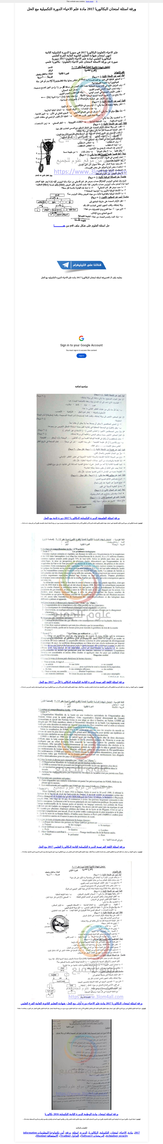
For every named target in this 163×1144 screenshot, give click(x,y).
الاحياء (123, 1132)
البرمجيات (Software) (92, 1135)
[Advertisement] (81, 33)
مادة (130, 1132)
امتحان (114, 1132)
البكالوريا (93, 1132)
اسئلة (76, 1132)
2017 (137, 1132)
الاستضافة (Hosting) (47, 1135)
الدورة (83, 1132)
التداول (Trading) (69, 1135)
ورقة (68, 1132)
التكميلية (104, 1132)
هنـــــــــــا (59, 225)
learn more (89, 1)
